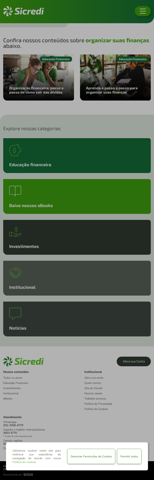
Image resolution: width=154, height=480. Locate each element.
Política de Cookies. (24, 462)
